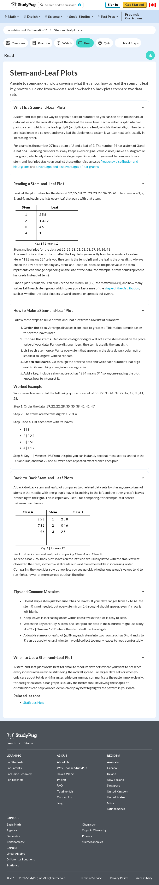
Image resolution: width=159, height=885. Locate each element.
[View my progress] (150, 55)
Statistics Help (33, 702)
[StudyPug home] (22, 736)
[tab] (15, 42)
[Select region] (152, 5)
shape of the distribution (122, 288)
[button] (60, 5)
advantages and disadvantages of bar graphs (67, 166)
